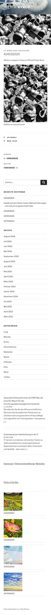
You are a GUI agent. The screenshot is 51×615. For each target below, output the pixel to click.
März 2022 (8, 317)
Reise (6, 372)
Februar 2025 (10, 286)
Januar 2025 (9, 291)
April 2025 (8, 276)
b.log (6, 332)
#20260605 (9, 211)
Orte (6, 367)
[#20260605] (13, 528)
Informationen (10, 347)
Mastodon (8, 352)
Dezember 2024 (11, 296)
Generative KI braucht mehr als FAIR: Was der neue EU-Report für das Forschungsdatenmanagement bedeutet (23, 401)
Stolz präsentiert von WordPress (16, 609)
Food (14, 141)
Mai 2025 (8, 271)
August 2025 (9, 261)
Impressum (9, 464)
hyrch (24, 7)
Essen (6, 342)
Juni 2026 (8, 246)
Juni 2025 (8, 266)
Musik (6, 357)
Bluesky (7, 337)
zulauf (26, 51)
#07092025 (9, 221)
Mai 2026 (8, 251)
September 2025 (11, 256)
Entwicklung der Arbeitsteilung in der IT (21, 434)
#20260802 (9, 198)
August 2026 (9, 236)
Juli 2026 (8, 241)
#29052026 (9, 216)
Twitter (7, 377)
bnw (9, 141)
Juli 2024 (8, 301)
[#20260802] (13, 502)
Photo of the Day (11, 482)
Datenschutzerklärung (25, 464)
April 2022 (8, 312)
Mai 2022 (8, 306)
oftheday (12, 137)
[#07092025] (13, 582)
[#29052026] (13, 555)
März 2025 (8, 281)
